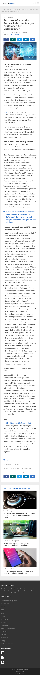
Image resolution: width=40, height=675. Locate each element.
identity (3, 616)
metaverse (4, 638)
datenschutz (18, 464)
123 (15, 592)
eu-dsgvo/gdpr (26, 468)
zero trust (4, 622)
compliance (7, 464)
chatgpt (3, 634)
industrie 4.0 (5, 625)
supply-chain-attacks (8, 628)
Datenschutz (19, 673)
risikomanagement (22, 472)
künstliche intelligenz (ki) (9, 601)
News (3, 9)
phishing (4, 631)
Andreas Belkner (13, 35)
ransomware (5, 604)
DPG (5, 112)
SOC (2, 610)
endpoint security (7, 644)
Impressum (20, 671)
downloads (4, 619)
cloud (3, 607)
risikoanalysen (8, 472)
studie (3, 613)
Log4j (3, 641)
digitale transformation (11, 468)
